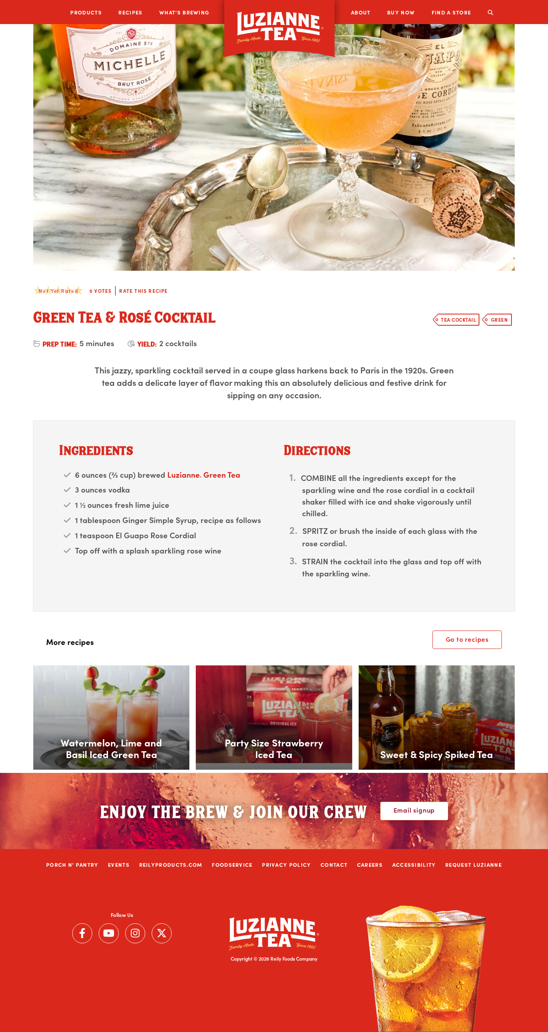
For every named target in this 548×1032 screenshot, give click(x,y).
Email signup (414, 809)
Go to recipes (467, 639)
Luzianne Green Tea (203, 474)
